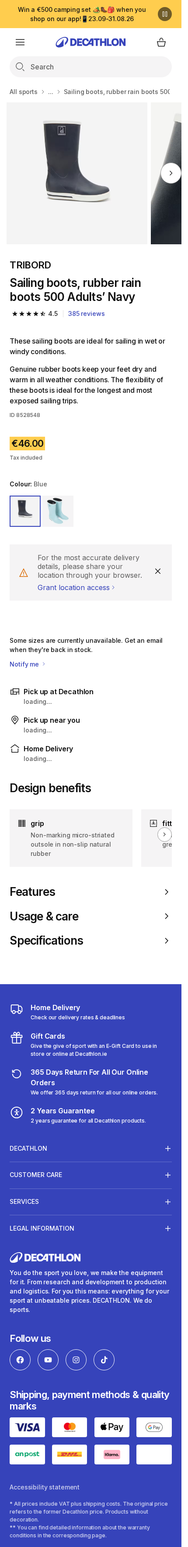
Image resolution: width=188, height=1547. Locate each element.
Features (32, 891)
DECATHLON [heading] (28, 1148)
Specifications (46, 940)
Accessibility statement (45, 1487)
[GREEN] (57, 511)
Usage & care (44, 916)
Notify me (25, 664)
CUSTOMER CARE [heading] (36, 1174)
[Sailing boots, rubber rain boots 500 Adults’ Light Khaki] (77, 173)
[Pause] (165, 14)
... (50, 91)
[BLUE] (25, 511)
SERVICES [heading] (24, 1201)
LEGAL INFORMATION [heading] (42, 1228)
